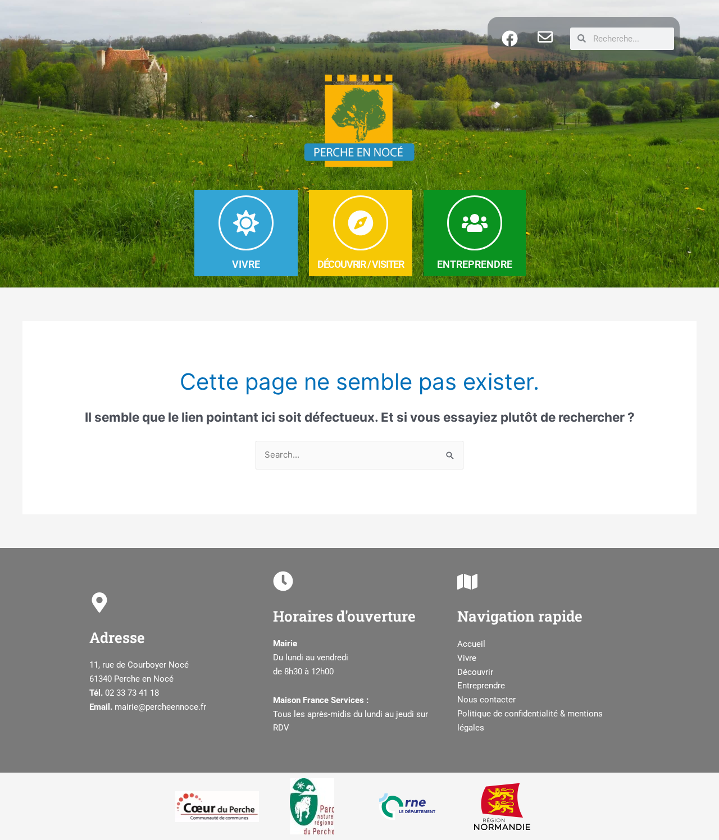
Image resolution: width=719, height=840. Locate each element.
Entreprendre (481, 686)
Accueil (471, 644)
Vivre (466, 658)
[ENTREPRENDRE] (474, 222)
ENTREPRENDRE (474, 264)
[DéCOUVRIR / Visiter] (360, 222)
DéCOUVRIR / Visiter (360, 264)
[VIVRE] (246, 222)
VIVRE (246, 264)
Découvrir (475, 672)
